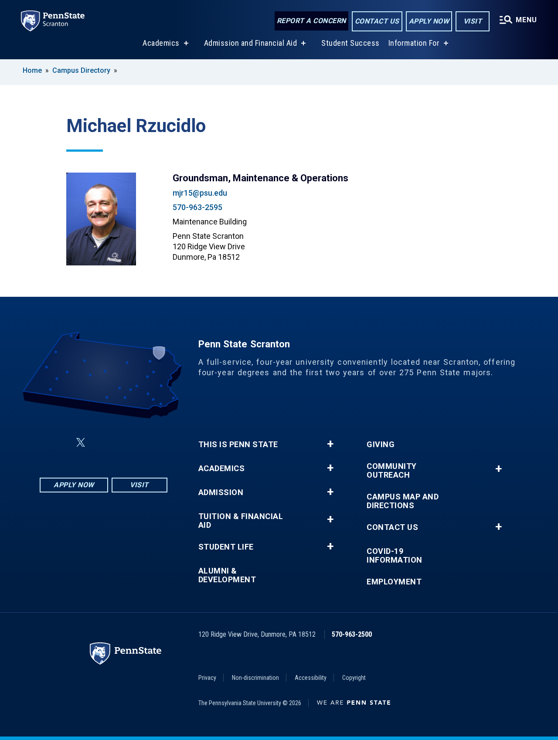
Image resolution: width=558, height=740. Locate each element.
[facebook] (60, 442)
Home (32, 70)
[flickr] (101, 442)
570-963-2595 (197, 207)
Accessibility (311, 677)
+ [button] (330, 444)
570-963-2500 (352, 634)
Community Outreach (392, 470)
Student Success (350, 43)
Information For (414, 43)
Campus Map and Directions (403, 501)
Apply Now (429, 21)
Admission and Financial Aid (250, 43)
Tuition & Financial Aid (240, 521)
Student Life (226, 547)
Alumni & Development (227, 575)
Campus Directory (81, 70)
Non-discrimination (255, 677)
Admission (221, 492)
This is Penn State (238, 444)
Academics (161, 43)
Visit (472, 21)
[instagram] (147, 442)
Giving (381, 444)
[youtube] (124, 442)
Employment (394, 581)
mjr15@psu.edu (200, 192)
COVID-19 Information (394, 555)
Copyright (354, 677)
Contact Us (377, 21)
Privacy (207, 677)
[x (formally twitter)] (80, 442)
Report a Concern (311, 21)
